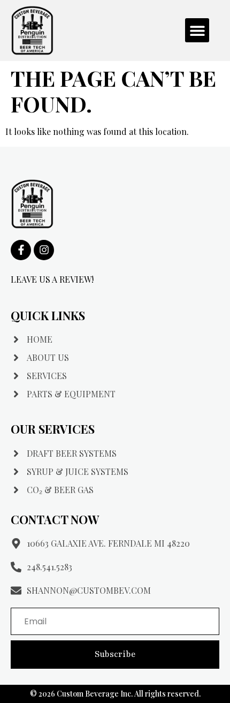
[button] (197, 30)
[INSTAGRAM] (44, 250)
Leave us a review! (52, 279)
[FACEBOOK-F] (21, 250)
